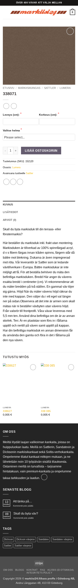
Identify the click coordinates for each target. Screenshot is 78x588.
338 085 (46, 411)
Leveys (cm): (11, 114)
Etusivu (8, 88)
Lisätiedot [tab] (10, 212)
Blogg (19, 570)
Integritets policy (39, 572)
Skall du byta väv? (25, 513)
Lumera (65, 88)
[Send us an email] (44, 477)
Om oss (8, 570)
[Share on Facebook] (6, 182)
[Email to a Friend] (20, 182)
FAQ (42, 570)
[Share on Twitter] (13, 182)
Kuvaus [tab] (8, 204)
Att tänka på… (22, 501)
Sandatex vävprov (62, 539)
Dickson (8, 539)
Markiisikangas (29, 88)
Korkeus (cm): (48, 114)
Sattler (29, 173)
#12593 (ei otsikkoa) (61, 570)
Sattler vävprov (23, 545)
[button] (5, 12)
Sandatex (43, 539)
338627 (7, 411)
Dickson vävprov (25, 539)
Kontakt (32, 570)
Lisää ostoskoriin (41, 150)
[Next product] (6, 106)
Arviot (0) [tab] (9, 220)
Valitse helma (12, 130)
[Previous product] (14, 106)
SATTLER (50, 88)
